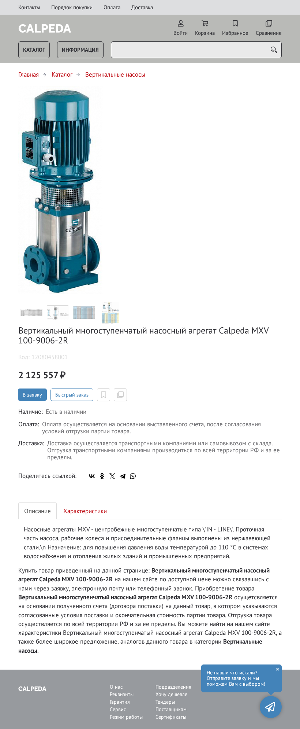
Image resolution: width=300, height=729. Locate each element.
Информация (80, 49)
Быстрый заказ (72, 394)
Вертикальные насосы (115, 74)
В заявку (32, 394)
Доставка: (31, 443)
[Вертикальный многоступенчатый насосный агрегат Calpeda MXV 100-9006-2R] (150, 190)
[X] (112, 476)
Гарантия (120, 702)
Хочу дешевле (171, 694)
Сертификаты (170, 717)
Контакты (29, 7)
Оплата (112, 7)
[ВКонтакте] (91, 476)
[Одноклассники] (102, 476)
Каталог (34, 49)
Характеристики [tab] (85, 511)
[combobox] (196, 49)
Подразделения (172, 687)
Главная (28, 74)
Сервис (118, 709)
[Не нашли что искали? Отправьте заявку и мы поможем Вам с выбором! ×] (271, 707)
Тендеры (165, 702)
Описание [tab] (37, 511)
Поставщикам (171, 709)
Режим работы (126, 717)
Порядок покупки (72, 7)
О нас (116, 687)
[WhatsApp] (132, 476)
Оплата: (28, 424)
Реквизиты (122, 694)
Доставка (142, 7)
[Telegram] (122, 476)
